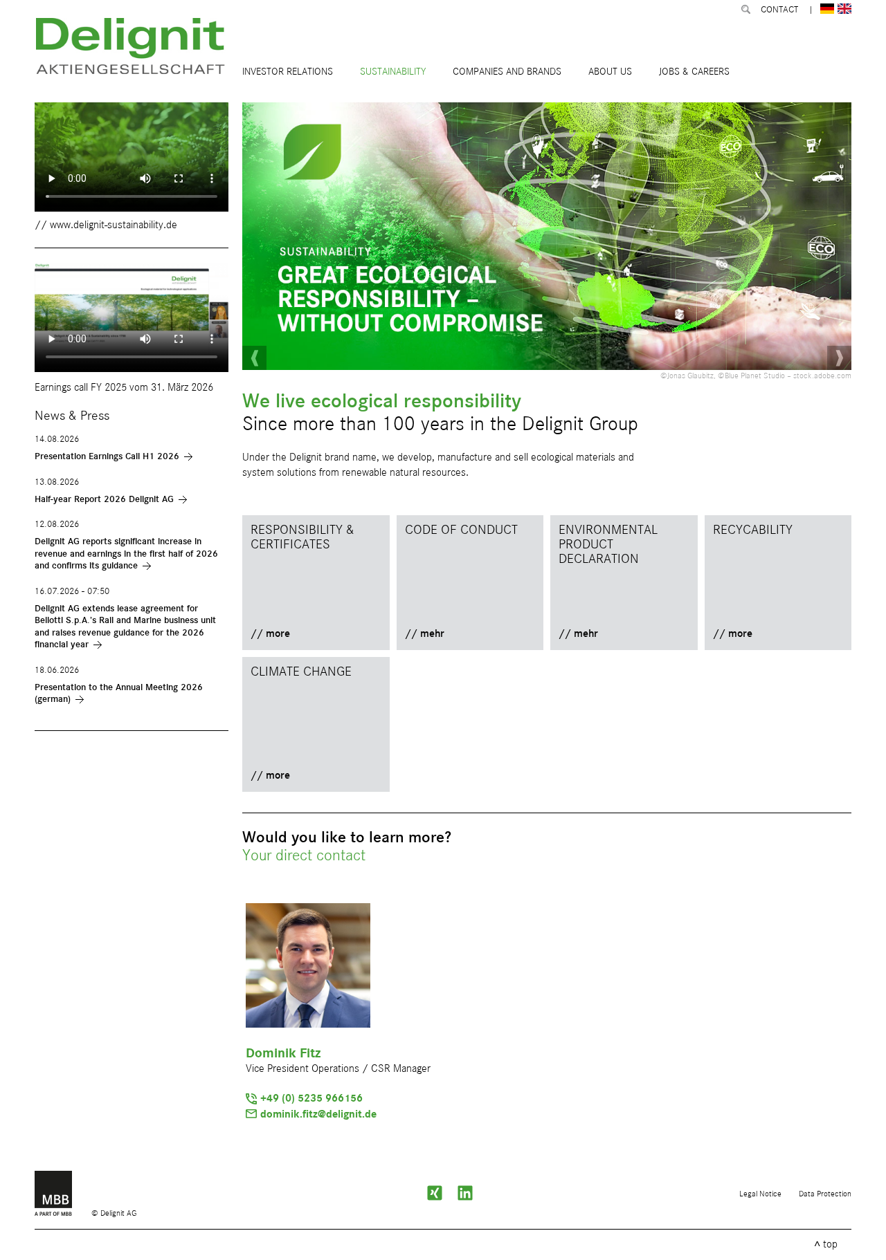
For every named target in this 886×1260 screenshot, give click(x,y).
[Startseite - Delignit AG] (132, 48)
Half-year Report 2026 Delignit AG (104, 499)
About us (610, 71)
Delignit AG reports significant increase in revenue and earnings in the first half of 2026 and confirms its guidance (126, 554)
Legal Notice (760, 1194)
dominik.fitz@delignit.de (318, 1114)
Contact (779, 10)
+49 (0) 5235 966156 (311, 1098)
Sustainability (393, 71)
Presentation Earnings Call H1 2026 (107, 456)
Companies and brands (507, 71)
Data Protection (825, 1194)
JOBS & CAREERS (694, 71)
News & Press (72, 416)
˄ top (826, 1244)
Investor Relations (287, 71)
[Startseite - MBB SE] (63, 1214)
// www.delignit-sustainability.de (106, 225)
